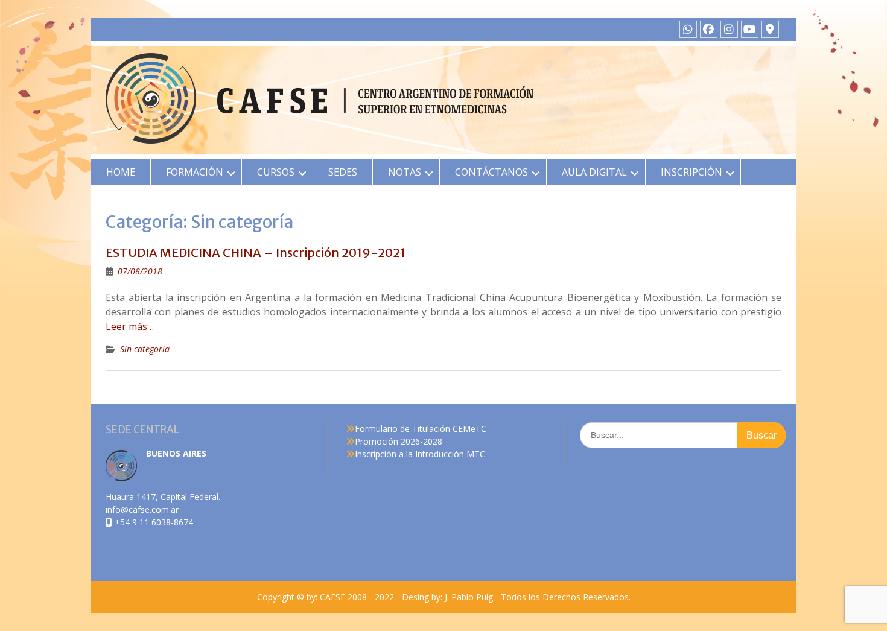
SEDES (342, 172)
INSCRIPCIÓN (691, 172)
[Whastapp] (688, 29)
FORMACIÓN (194, 172)
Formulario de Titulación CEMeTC (420, 428)
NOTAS (404, 172)
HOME (120, 172)
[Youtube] (749, 29)
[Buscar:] (683, 434)
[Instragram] (729, 29)
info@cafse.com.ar (142, 509)
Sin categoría (145, 349)
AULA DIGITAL (594, 172)
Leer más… (130, 326)
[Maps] (770, 29)
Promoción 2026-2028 (398, 441)
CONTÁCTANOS (491, 172)
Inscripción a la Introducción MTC (420, 454)
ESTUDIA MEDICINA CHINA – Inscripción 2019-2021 (255, 252)
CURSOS (275, 172)
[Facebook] (708, 29)
